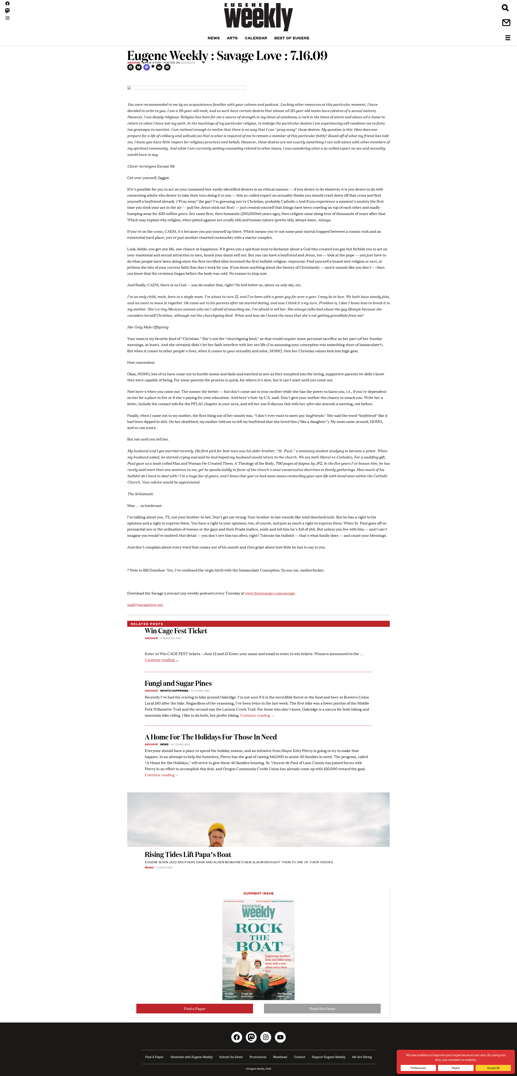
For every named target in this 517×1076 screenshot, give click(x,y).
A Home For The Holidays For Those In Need (211, 736)
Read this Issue (322, 1008)
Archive (133, 62)
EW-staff (154, 62)
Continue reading (162, 659)
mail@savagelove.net (145, 604)
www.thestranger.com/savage (270, 593)
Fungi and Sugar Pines (178, 683)
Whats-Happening (174, 690)
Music (149, 867)
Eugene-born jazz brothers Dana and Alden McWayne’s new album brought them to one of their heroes (239, 862)
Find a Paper (195, 1008)
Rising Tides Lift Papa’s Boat (188, 854)
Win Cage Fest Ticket (176, 630)
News (164, 744)
